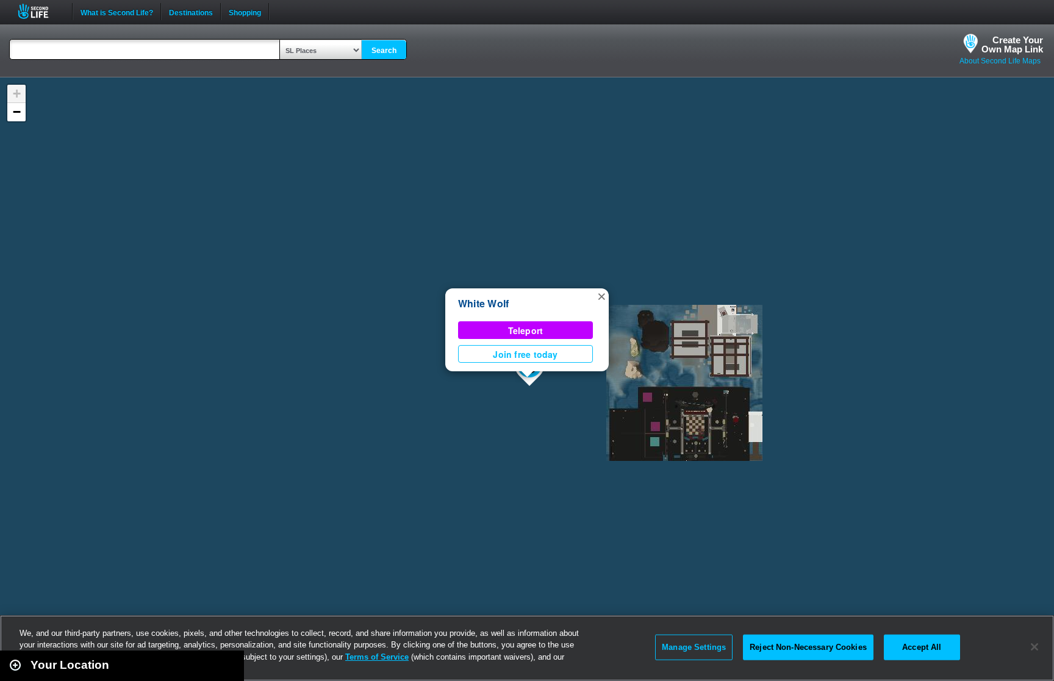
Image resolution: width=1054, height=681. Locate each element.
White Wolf (483, 303)
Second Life (40, 11)
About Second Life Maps (1000, 61)
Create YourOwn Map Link (1012, 44)
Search (383, 50)
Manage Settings (694, 647)
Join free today (525, 354)
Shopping (245, 12)
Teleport (525, 330)
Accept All (921, 647)
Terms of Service (377, 656)
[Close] (1034, 646)
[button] (601, 295)
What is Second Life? (117, 12)
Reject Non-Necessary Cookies (808, 647)
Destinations (191, 12)
